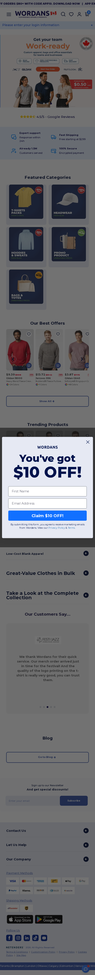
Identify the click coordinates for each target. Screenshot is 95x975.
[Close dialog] (87, 442)
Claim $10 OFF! (48, 515)
